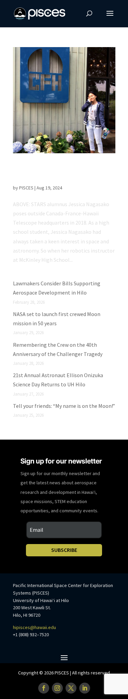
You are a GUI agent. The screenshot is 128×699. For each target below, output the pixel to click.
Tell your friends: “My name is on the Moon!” (64, 405)
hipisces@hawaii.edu (34, 627)
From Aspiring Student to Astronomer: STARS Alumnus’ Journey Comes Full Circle (64, 173)
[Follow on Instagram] (57, 688)
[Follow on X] (71, 688)
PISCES (26, 188)
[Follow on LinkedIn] (84, 688)
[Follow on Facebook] (43, 688)
